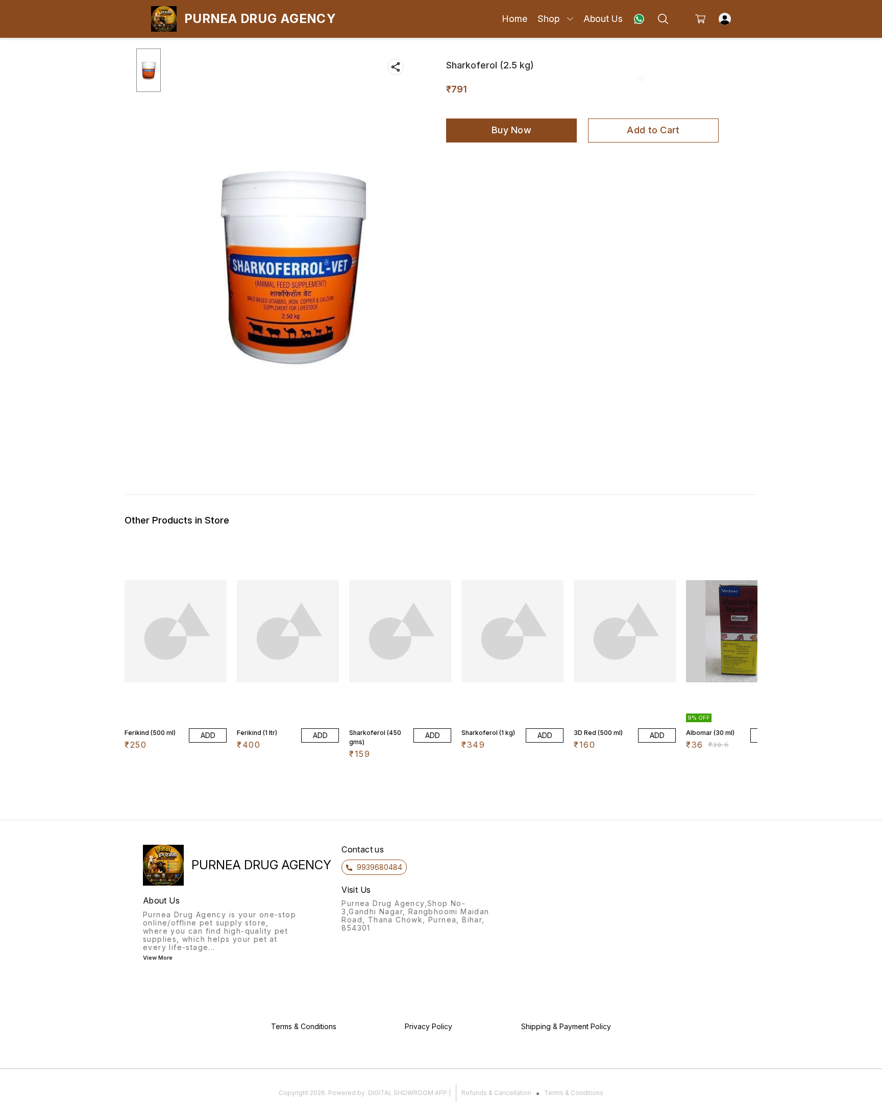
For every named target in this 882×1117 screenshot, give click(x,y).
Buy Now (511, 130)
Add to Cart (653, 130)
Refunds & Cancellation (496, 1093)
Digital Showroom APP (407, 1093)
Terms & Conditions (573, 1093)
